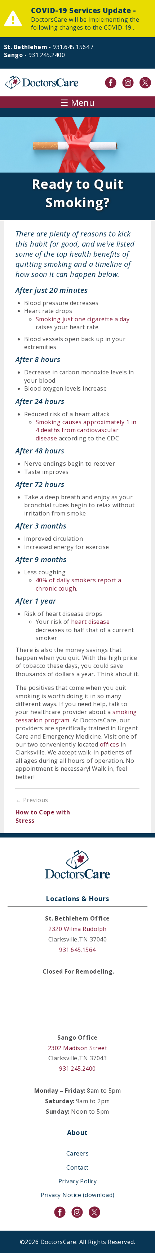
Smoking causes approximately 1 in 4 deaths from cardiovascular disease (86, 430)
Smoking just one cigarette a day (82, 319)
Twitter (145, 82)
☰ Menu (78, 102)
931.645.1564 (71, 47)
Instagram (128, 82)
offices (109, 744)
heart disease (90, 622)
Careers (77, 1153)
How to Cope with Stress (42, 816)
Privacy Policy (77, 1181)
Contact (77, 1167)
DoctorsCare (42, 82)
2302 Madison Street (77, 1048)
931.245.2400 (46, 55)
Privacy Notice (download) (78, 1195)
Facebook (110, 82)
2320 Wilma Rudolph (77, 929)
